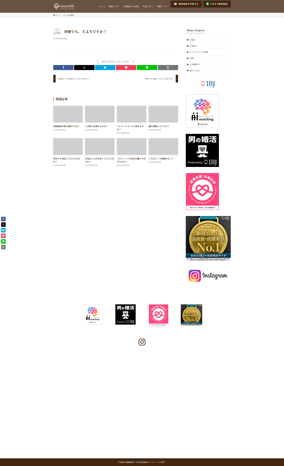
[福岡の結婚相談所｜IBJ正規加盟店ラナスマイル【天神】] (64, 6)
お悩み (192, 39)
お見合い (193, 45)
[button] (63, 67)
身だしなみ (194, 70)
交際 (191, 58)
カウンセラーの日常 (198, 52)
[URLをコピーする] (168, 67)
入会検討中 (194, 64)
